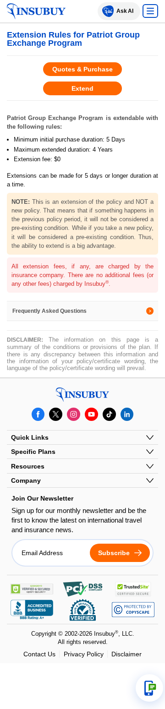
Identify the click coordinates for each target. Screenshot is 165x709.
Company (26, 480)
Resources (27, 466)
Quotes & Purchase (82, 69)
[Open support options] (149, 688)
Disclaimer (126, 654)
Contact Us (39, 654)
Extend (83, 88)
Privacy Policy (84, 654)
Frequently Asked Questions (49, 311)
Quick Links (30, 437)
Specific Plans (33, 451)
